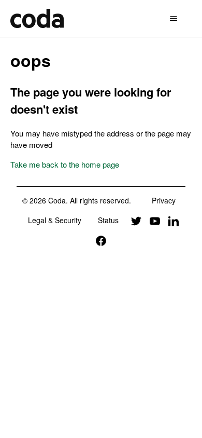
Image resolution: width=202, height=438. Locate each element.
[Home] (37, 18)
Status (108, 220)
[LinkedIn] (173, 220)
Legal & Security (54, 220)
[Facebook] (101, 240)
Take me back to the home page (64, 164)
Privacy (164, 200)
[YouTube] (155, 220)
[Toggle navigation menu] (173, 18)
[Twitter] (136, 220)
